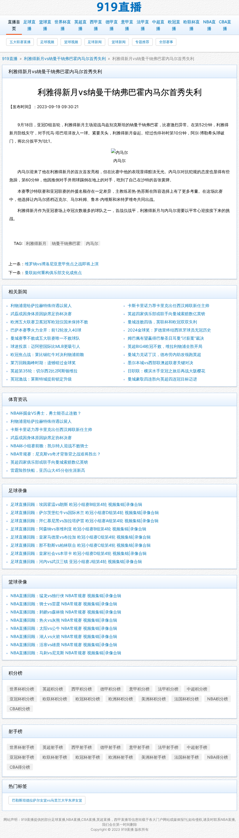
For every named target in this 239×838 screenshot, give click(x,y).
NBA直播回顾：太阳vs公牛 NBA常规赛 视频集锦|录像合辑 (63, 628)
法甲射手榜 (168, 747)
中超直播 (158, 25)
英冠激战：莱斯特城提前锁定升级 (41, 378)
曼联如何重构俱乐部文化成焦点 (53, 272)
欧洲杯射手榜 (120, 757)
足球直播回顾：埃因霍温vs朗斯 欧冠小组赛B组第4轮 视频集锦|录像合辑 (76, 504)
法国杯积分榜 (186, 698)
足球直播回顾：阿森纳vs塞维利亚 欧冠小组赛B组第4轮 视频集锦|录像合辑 (78, 528)
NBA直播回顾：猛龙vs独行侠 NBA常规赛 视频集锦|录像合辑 (65, 595)
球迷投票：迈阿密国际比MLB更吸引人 (45, 346)
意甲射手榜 (139, 747)
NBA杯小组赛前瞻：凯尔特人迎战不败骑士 (49, 445)
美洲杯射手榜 (153, 757)
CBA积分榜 (20, 708)
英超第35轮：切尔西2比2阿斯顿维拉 (44, 370)
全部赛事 (166, 42)
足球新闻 (95, 42)
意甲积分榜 (139, 688)
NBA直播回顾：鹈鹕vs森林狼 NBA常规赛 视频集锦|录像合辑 (65, 611)
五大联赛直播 (20, 42)
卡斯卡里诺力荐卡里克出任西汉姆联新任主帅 (168, 305)
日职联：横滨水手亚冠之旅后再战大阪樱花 (166, 370)
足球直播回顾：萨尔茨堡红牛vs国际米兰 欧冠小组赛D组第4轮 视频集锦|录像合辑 (84, 512)
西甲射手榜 (81, 747)
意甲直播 (127, 25)
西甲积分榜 (81, 688)
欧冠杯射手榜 (87, 757)
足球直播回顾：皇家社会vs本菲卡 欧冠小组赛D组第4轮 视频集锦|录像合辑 (78, 553)
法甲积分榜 (168, 688)
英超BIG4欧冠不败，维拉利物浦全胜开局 (165, 346)
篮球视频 (71, 42)
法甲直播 (143, 25)
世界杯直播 (63, 25)
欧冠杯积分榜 (87, 698)
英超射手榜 (53, 747)
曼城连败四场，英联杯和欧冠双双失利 (162, 321)
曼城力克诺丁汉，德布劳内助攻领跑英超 (164, 354)
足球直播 (29, 25)
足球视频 (47, 42)
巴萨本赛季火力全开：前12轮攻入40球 (45, 329)
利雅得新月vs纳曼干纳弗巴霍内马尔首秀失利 (65, 58)
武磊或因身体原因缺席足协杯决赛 (41, 313)
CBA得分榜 (20, 767)
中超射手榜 (197, 747)
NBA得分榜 (217, 757)
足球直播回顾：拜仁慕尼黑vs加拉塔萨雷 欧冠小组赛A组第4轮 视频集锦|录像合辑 (84, 520)
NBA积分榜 (217, 698)
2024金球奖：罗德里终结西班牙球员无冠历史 (169, 329)
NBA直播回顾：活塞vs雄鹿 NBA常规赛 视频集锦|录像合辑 (63, 644)
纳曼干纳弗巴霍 (66, 243)
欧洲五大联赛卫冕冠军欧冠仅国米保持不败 (49, 321)
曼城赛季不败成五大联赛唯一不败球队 (45, 338)
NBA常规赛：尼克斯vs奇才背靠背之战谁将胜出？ (55, 453)
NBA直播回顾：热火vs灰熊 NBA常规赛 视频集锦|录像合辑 (63, 620)
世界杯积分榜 (22, 688)
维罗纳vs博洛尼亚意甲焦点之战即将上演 (62, 263)
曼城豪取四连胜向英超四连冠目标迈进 (162, 378)
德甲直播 (112, 25)
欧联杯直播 (191, 25)
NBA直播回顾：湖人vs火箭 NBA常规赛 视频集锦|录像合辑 (63, 636)
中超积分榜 (197, 688)
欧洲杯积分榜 (120, 698)
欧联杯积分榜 (55, 698)
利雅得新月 (36, 243)
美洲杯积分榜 (153, 698)
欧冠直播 (174, 25)
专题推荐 (142, 42)
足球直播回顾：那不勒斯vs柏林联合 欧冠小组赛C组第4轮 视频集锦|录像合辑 (80, 545)
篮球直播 (45, 25)
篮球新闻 (119, 42)
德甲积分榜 (110, 688)
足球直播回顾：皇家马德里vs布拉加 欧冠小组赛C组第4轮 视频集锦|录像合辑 (80, 536)
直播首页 (14, 25)
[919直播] (119, 7)
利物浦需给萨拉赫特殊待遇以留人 (41, 305)
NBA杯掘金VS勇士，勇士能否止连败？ (45, 413)
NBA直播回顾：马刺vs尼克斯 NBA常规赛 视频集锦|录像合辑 (65, 652)
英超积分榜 (53, 688)
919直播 (9, 58)
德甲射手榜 (110, 747)
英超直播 (80, 25)
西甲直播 (96, 25)
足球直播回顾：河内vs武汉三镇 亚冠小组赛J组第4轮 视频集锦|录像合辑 (76, 561)
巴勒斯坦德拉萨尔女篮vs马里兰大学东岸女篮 (47, 800)
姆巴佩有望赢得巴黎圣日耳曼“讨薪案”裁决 (166, 338)
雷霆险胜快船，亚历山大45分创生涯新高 (47, 470)
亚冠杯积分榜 (22, 698)
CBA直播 (225, 25)
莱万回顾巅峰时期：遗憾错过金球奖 (43, 362)
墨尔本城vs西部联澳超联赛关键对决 (160, 362)
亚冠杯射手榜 (22, 757)
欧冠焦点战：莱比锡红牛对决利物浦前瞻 (47, 354)
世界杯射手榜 (22, 747)
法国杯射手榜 (186, 757)
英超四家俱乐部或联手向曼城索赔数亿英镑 (166, 313)
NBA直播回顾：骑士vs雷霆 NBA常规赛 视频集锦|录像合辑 (63, 603)
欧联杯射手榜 (55, 757)
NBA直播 (209, 25)
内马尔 (92, 243)
